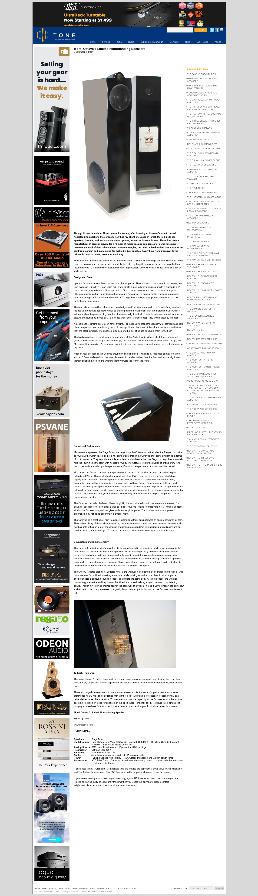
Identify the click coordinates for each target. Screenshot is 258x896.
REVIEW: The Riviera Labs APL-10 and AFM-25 (204, 466)
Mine (61, 888)
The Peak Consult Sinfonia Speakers (202, 154)
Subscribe (123, 888)
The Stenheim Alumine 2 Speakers (200, 317)
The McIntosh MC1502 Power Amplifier (203, 368)
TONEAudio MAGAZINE (56, 35)
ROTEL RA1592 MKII (197, 427)
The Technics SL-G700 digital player (203, 414)
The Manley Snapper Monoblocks (198, 247)
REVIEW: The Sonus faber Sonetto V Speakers (201, 452)
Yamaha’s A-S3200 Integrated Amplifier (203, 440)
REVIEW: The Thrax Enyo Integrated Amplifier (200, 459)
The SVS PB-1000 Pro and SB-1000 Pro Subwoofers (205, 209)
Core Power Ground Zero (202, 380)
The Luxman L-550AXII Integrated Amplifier (199, 421)
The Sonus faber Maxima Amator (201, 353)
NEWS (93, 42)
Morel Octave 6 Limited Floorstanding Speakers (109, 48)
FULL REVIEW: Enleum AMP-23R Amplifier (203, 133)
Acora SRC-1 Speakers (200, 183)
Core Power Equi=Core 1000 (203, 348)
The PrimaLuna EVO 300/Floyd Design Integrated (203, 202)
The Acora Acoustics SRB (202, 408)
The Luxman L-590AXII (198, 241)
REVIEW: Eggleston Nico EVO (203, 304)
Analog (100, 888)
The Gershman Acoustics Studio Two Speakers (201, 375)
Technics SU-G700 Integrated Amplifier (204, 398)
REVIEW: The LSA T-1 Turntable (204, 334)
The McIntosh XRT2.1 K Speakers (200, 360)
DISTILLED (174, 42)
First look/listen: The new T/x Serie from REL (204, 433)
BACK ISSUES (203, 42)
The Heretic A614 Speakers (202, 192)
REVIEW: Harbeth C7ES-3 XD (202, 338)
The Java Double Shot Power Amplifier (203, 100)
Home (38, 888)
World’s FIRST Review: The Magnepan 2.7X (202, 86)
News (67, 888)
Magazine (83, 888)
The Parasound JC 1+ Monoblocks (199, 228)
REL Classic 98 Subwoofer (202, 143)
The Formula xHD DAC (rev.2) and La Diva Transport (203, 108)
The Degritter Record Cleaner (200, 177)
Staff (92, 888)
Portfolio (111, 888)
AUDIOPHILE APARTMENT (152, 42)
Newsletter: (181, 888)
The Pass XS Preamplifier (201, 74)
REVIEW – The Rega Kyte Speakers (200, 284)
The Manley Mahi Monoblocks (204, 259)
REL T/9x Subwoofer (198, 222)
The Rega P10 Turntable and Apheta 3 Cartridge (203, 254)
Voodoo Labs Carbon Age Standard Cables (202, 93)
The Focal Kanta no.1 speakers (205, 343)
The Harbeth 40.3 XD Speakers (204, 197)
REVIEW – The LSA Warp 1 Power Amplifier (205, 291)
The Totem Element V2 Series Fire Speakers (204, 122)
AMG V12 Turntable (198, 139)
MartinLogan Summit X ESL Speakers (202, 79)
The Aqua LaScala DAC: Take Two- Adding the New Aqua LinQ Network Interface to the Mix (203, 389)
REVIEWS (106, 42)
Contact (134, 888)
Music (45, 888)
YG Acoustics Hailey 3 (199, 127)
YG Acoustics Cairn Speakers (204, 148)
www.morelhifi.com (83, 724)
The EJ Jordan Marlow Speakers (200, 216)
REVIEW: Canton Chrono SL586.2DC (201, 324)
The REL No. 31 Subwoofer (202, 164)
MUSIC (131, 42)
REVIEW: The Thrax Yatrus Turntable (201, 265)
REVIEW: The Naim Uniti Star (202, 271)
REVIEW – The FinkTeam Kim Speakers (202, 277)
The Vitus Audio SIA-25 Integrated (199, 235)
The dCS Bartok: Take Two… (203, 446)
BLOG (119, 42)
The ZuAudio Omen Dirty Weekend (201, 310)
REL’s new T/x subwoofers (202, 404)
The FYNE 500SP (195, 187)
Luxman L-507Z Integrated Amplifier (202, 170)
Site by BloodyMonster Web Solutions (97, 891)
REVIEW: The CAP (196, 329)
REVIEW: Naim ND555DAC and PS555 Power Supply (202, 298)
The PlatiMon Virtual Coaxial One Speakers (204, 115)
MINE (187, 42)
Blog (74, 888)
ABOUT (218, 42)
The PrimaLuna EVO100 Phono (203, 160)
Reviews (53, 888)
